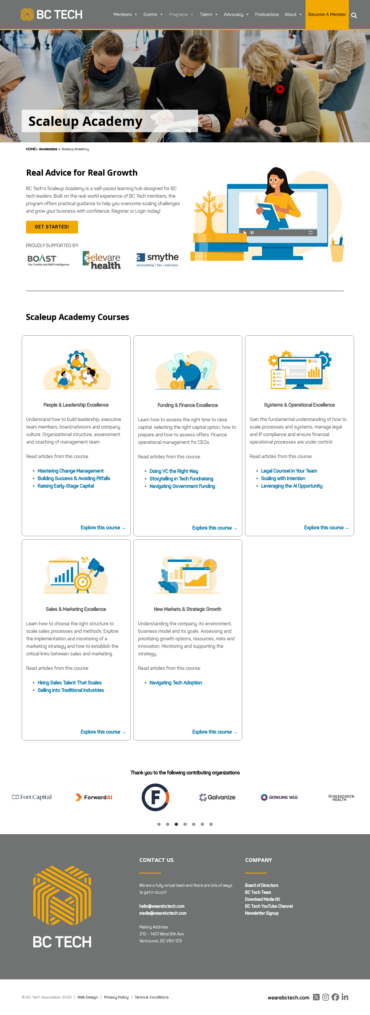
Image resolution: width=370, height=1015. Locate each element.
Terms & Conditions (152, 997)
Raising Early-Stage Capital (66, 486)
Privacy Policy (116, 997)
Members (123, 14)
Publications (267, 14)
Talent (206, 14)
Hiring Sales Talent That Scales (70, 682)
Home (31, 149)
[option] (54, 797)
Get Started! (52, 227)
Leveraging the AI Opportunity (292, 486)
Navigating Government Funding (182, 486)
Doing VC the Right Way (174, 471)
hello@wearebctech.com (161, 906)
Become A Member (327, 14)
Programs (178, 14)
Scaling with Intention (283, 478)
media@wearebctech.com (162, 913)
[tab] (159, 824)
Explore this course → (103, 527)
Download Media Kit (262, 899)
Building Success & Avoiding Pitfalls (74, 478)
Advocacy (233, 14)
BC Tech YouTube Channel (269, 906)
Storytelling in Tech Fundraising (181, 478)
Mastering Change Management (71, 471)
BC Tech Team (258, 892)
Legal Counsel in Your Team (289, 471)
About (291, 14)
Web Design (87, 997)
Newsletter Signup (262, 913)
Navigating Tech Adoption (176, 682)
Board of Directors (261, 885)
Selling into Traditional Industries (71, 690)
